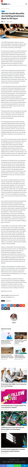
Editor (4, 21)
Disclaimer (23, 461)
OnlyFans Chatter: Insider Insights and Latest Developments (20, 356)
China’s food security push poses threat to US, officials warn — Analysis (7, 356)
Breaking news (8, 300)
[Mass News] (6, 4)
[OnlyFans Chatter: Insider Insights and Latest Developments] (21, 350)
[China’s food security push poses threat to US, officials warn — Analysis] (7, 350)
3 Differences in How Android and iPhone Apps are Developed (12, 428)
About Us (5, 461)
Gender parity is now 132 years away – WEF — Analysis (21, 342)
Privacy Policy (17, 461)
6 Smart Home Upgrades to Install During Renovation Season (13, 450)
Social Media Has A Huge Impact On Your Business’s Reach (13, 406)
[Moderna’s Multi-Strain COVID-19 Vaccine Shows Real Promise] (7, 335)
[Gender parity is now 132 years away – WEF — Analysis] (21, 335)
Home (3, 8)
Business (8, 8)
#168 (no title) (11, 461)
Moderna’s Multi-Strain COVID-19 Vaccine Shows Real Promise (7, 342)
